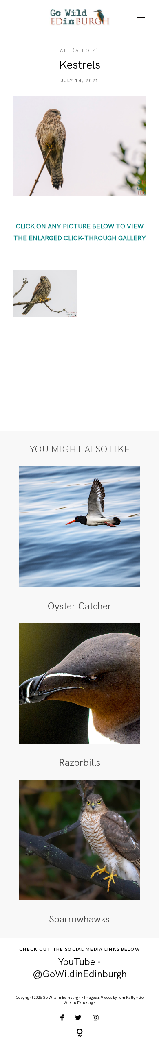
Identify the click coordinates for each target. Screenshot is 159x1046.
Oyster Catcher (79, 539)
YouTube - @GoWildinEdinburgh (80, 968)
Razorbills (79, 696)
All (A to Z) (79, 50)
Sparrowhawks (79, 853)
